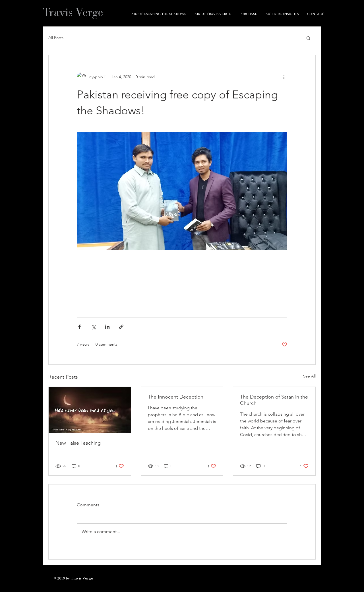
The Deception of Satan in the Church (274, 400)
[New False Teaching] (90, 410)
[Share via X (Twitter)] (93, 326)
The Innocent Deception (175, 397)
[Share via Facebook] (79, 326)
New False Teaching (78, 443)
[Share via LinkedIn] (107, 326)
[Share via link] (121, 326)
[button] (308, 38)
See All (309, 376)
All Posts (55, 37)
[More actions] (283, 76)
